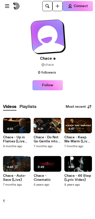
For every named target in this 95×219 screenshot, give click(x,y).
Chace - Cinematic (42, 178)
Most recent (76, 106)
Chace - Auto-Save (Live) (14, 178)
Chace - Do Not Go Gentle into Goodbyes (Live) (47, 139)
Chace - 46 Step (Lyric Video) (77, 178)
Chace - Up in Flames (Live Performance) (14, 139)
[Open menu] (7, 6)
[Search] (47, 6)
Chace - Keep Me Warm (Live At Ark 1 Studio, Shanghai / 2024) (77, 139)
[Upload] (57, 6)
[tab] (9, 107)
